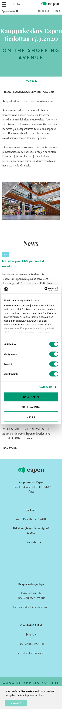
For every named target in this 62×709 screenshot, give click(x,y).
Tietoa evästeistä (31, 542)
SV (19, 4)
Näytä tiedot (45, 386)
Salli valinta (31, 407)
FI (13, 4)
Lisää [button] (41, 695)
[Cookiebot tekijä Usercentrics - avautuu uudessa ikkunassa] (44, 289)
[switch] (53, 354)
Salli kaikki (31, 396)
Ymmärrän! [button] (16, 703)
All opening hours (49, 11)
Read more (9, 448)
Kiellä (31, 417)
